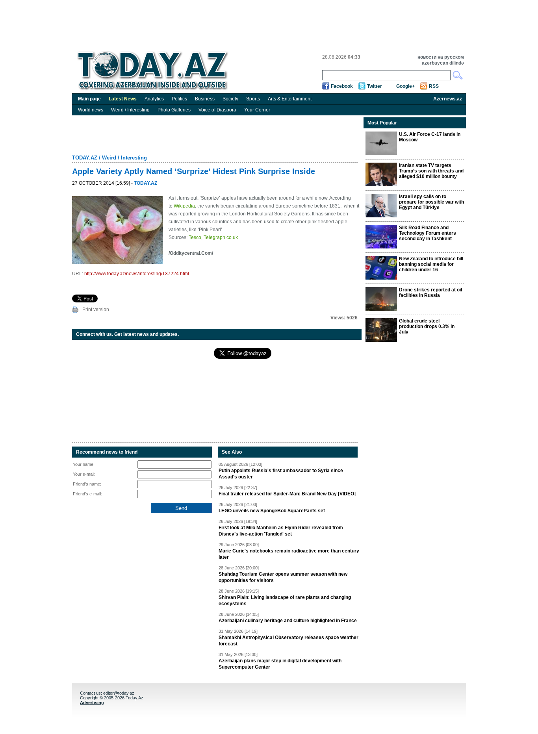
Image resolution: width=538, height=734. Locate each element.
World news (90, 110)
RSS (434, 86)
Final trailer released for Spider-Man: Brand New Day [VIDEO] (287, 494)
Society (230, 99)
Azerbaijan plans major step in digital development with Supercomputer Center (280, 664)
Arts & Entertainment (290, 99)
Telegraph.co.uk (221, 237)
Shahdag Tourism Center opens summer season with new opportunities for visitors (283, 577)
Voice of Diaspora (217, 110)
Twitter (374, 86)
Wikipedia (184, 206)
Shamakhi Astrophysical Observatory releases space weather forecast (288, 641)
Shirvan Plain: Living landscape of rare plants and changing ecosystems (285, 600)
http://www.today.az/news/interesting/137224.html (136, 273)
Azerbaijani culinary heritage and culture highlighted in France (288, 620)
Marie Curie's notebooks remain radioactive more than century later (289, 554)
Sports (253, 99)
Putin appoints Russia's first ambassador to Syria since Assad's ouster (281, 474)
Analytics (154, 99)
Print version (95, 309)
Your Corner (257, 110)
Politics (179, 99)
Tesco (195, 237)
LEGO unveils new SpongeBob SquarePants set (272, 510)
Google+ (405, 86)
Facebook (342, 86)
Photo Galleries (174, 110)
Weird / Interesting (130, 110)
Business (205, 99)
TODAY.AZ (84, 158)
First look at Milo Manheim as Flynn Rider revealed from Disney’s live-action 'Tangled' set (281, 531)
